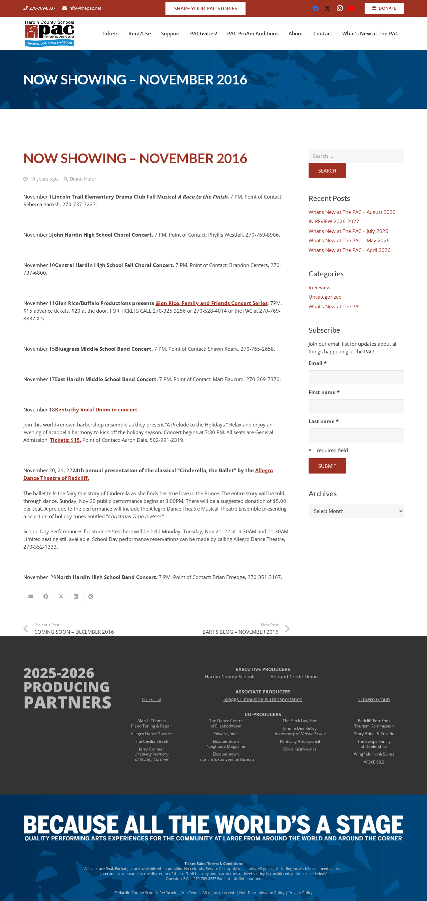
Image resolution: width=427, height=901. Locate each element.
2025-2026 (58, 672)
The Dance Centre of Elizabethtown (226, 723)
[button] (121, 33)
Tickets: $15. (65, 439)
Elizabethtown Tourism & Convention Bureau (226, 756)
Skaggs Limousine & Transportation (263, 699)
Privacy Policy (301, 892)
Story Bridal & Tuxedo (374, 733)
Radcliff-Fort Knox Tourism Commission (374, 723)
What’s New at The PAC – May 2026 (349, 240)
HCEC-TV (151, 699)
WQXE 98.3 (374, 762)
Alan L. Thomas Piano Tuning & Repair (151, 723)
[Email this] (30, 597)
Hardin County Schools (230, 677)
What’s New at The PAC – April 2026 (350, 250)
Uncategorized (325, 296)
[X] (328, 8)
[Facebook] (316, 8)
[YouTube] (352, 8)
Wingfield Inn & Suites (374, 754)
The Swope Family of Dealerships (374, 743)
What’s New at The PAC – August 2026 (352, 212)
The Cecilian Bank (151, 741)
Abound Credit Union (294, 677)
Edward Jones (226, 733)
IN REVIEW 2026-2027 (334, 221)
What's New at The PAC (335, 306)
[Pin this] (90, 597)
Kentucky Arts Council (300, 741)
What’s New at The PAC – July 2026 (348, 231)
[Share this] (45, 597)
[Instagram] (340, 8)
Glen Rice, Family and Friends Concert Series (211, 303)
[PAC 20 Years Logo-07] (49, 33)
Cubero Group (374, 699)
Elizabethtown (226, 741)
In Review (320, 287)
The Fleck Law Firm (300, 720)
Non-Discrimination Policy (262, 892)
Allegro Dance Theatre (152, 733)
